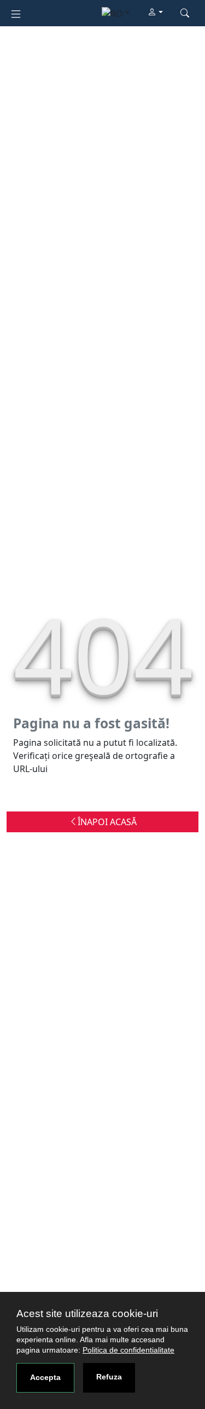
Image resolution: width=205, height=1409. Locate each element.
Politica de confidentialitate (128, 1350)
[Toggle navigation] (16, 13)
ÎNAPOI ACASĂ (107, 822)
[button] (155, 12)
